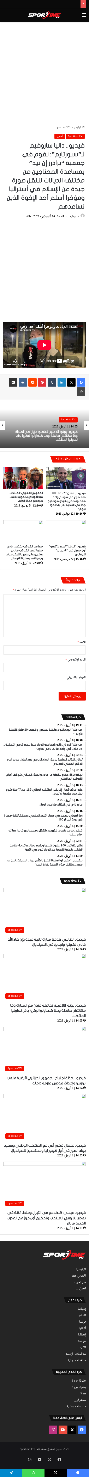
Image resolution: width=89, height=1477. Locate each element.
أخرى (60, 136)
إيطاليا (82, 1335)
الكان (83, 1347)
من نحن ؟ (80, 1282)
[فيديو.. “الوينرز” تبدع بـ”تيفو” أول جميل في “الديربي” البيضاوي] (66, 531)
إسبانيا (82, 1309)
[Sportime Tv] (44, 15)
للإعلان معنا (78, 1276)
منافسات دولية (76, 1360)
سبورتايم (74, 216)
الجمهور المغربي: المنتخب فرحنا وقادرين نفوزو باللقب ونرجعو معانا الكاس (26, 496)
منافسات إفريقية (75, 1354)
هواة (83, 1393)
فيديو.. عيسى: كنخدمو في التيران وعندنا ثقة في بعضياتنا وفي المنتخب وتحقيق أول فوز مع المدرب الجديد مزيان (46, 1218)
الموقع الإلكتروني (76, 677)
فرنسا (82, 1322)
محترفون (80, 1400)
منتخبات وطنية (76, 1406)
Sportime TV (63, 127)
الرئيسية (77, 127)
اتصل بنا (81, 1288)
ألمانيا (82, 1328)
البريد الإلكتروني (75, 659)
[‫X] (71, 382)
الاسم (81, 642)
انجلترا (82, 1315)
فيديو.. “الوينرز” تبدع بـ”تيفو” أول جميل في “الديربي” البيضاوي (67, 550)
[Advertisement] (44, 70)
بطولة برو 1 (79, 1381)
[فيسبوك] (81, 382)
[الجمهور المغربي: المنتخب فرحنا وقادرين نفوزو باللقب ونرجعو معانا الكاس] (23, 478)
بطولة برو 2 (79, 1387)
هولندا (82, 1341)
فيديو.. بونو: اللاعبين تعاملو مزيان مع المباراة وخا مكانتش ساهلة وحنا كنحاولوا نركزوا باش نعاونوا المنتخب (46, 435)
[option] (44, 425)
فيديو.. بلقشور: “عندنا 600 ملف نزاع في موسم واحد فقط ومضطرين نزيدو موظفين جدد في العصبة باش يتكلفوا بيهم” (67, 501)
